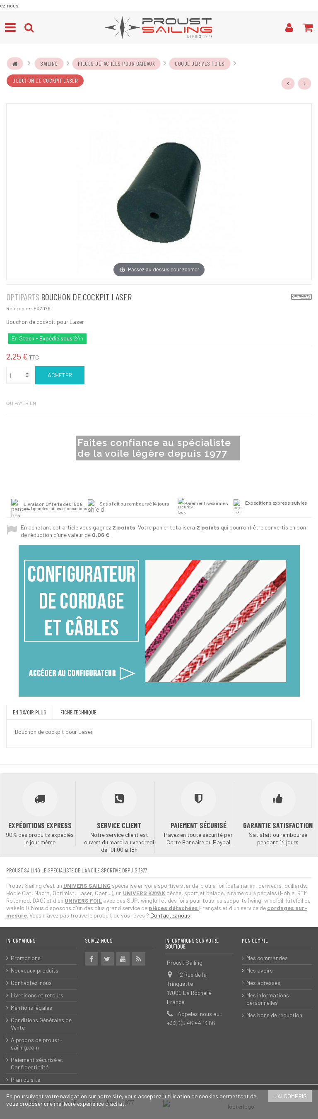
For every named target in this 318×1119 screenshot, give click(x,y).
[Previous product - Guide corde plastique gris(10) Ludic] (288, 83)
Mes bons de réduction (274, 1014)
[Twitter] (107, 959)
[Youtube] (123, 959)
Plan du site (25, 1079)
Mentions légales (31, 1007)
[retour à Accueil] (15, 63)
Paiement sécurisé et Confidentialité (37, 1063)
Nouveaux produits (34, 970)
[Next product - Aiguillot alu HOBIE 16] (305, 83)
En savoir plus (29, 712)
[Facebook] (91, 959)
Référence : (19, 308)
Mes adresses (263, 982)
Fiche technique (78, 712)
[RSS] (138, 959)
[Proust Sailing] (159, 27)
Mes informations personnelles (267, 999)
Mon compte (255, 940)
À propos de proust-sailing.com (36, 1043)
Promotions (26, 957)
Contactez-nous (31, 982)
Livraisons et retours (37, 995)
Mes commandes (267, 957)
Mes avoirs (259, 970)
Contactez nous (170, 915)
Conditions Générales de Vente (41, 1023)
